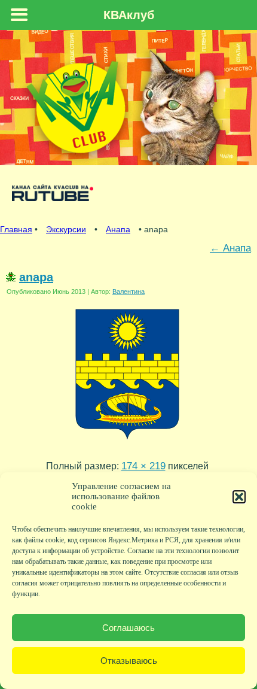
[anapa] (127, 442)
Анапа (118, 229)
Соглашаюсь (128, 628)
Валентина (128, 291)
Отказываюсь (128, 660)
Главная (16, 229)
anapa (36, 277)
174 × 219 (143, 466)
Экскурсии (66, 229)
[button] (239, 497)
